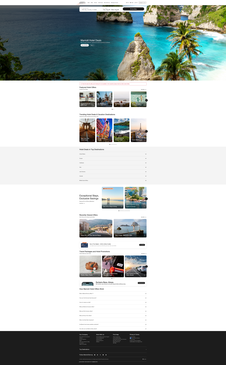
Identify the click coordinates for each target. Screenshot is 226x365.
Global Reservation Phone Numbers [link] (119, 339)
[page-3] (111, 144)
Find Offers (134, 9)
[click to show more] (146, 100)
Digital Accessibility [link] (82, 344)
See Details (142, 244)
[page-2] (110, 144)
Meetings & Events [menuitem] (114, 2)
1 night (105, 8)
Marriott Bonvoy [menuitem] (107, 2)
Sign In (92, 45)
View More (143, 89)
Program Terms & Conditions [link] (135, 340)
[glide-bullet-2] (113, 278)
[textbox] (92, 9)
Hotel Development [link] (99, 340)
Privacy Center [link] (132, 336)
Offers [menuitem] (92, 2)
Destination (85, 8)
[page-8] (115, 144)
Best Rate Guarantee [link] (117, 340)
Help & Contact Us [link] (116, 336)
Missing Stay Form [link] (116, 341)
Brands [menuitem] (95, 2)
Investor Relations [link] (82, 339)
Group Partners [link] (99, 339)
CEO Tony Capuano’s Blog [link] (84, 341)
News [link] (80, 340)
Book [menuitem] (89, 2)
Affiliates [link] (97, 341)
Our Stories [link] (81, 342)
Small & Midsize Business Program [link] (102, 336)
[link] (127, 2)
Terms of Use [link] (132, 339)
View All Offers (85, 45)
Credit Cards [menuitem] (100, 2)
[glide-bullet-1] (112, 278)
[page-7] (114, 144)
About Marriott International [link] (84, 336)
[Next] (146, 266)
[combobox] (92, 9)
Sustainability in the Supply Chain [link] (136, 341)
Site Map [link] (114, 342)
